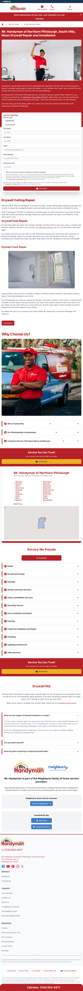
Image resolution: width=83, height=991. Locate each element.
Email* (5, 146)
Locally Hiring (7, 946)
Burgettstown (48, 500)
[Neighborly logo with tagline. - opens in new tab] (58, 768)
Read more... (18, 504)
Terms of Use (11, 971)
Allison (17, 486)
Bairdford (18, 500)
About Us (5, 902)
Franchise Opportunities (11, 916)
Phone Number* (8, 154)
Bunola (45, 498)
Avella (17, 496)
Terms (8, 184)
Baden (17, 498)
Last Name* (7, 137)
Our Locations (7, 937)
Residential (10, 121)
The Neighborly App (9, 911)
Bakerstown (47, 482)
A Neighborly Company (11, 907)
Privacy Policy (17, 184)
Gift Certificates (8, 942)
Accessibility (36, 971)
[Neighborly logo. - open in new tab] (6, 1)
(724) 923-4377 (13, 849)
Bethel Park (47, 488)
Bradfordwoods (48, 490)
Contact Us (6, 898)
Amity (17, 492)
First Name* (7, 128)
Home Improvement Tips (11, 933)
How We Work (7, 893)
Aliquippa (18, 482)
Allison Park (19, 488)
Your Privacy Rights (69, 971)
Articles (4, 928)
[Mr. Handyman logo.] (29, 768)
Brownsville (47, 494)
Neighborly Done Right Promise (35, 97)
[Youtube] (8, 866)
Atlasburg (18, 494)
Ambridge (18, 490)
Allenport (18, 484)
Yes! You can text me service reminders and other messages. (26, 172)
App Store (43, 820)
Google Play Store (43, 827)
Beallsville (46, 484)
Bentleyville (47, 486)
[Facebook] (3, 866)
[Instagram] (17, 866)
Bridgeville (46, 492)
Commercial (10, 125)
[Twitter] (22, 866)
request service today (67, 703)
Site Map (5, 951)
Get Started (42, 9)
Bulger (45, 496)
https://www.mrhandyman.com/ (17, 179)
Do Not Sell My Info (49, 971)
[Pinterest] (13, 866)
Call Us (52, 9)
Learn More (8, 323)
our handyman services (44, 227)
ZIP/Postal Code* (9, 163)
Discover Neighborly (40, 804)
